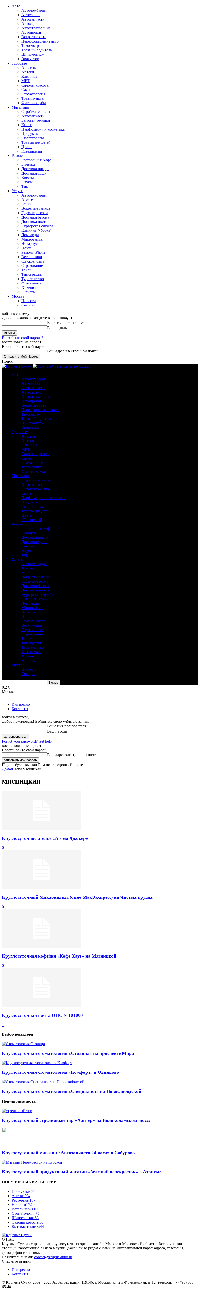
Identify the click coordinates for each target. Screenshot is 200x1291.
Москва (18, 296)
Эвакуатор (30, 59)
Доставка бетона (35, 217)
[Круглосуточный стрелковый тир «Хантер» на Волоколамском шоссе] (17, 1111)
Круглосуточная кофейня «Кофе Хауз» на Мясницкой (59, 956)
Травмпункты (32, 98)
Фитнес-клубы (33, 103)
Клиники (29, 76)
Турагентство (32, 279)
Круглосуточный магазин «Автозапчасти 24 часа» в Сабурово (68, 1152)
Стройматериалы (35, 111)
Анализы (29, 68)
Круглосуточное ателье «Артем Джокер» (45, 838)
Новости (28, 301)
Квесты (27, 177)
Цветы (26, 147)
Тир (24, 186)
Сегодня (28, 305)
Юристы (28, 292)
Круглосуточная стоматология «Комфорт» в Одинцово (60, 1072)
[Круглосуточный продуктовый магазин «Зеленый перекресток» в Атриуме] (32, 1162)
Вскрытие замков (35, 208)
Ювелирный (31, 151)
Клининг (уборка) (36, 230)
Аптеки (27, 72)
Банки (26, 204)
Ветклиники (31, 257)
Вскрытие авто (33, 37)
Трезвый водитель (36, 50)
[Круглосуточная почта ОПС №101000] (41, 1006)
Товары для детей (36, 142)
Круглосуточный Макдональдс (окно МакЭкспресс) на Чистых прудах (77, 897)
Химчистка (30, 287)
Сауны (26, 90)
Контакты (20, 709)
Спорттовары (32, 138)
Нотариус (29, 243)
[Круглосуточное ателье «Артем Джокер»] (41, 829)
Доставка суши (34, 173)
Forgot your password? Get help (27, 741)
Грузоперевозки (34, 213)
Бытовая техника (35, 120)
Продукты (30, 133)
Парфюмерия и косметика (43, 129)
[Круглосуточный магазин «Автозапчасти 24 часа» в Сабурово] (14, 1143)
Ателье (27, 199)
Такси (26, 270)
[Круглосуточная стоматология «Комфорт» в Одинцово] (37, 1063)
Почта (26, 248)
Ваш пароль (57, 328)
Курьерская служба (37, 226)
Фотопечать (31, 283)
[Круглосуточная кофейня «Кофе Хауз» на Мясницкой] (41, 947)
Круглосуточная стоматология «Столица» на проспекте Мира (68, 1053)
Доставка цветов (35, 221)
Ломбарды (30, 235)
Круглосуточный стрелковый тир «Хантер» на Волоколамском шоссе (76, 1120)
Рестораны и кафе (36, 160)
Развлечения (22, 155)
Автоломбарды (34, 10)
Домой (7, 769)
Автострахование (35, 28)
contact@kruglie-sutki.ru (53, 1257)
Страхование (32, 265)
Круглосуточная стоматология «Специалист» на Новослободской (71, 1091)
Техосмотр (30, 46)
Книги (26, 125)
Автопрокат (31, 32)
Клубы (27, 182)
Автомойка (30, 15)
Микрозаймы (32, 239)
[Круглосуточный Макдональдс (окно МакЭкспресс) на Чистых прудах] (41, 888)
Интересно (21, 704)
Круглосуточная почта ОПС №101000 (42, 1015)
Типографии (31, 274)
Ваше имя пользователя (66, 322)
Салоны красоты (35, 85)
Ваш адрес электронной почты (72, 351)
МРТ (25, 81)
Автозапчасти (33, 19)
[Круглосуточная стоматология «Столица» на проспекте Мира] (23, 1044)
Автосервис (31, 24)
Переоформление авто (40, 41)
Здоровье (19, 63)
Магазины (20, 107)
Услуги (17, 191)
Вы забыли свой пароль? (22, 338)
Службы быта (32, 261)
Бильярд (28, 164)
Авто (16, 6)
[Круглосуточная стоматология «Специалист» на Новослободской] (43, 1082)
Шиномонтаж (32, 54)
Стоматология (33, 94)
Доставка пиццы (35, 169)
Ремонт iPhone (33, 252)
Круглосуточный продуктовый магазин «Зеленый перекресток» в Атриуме (81, 1171)
